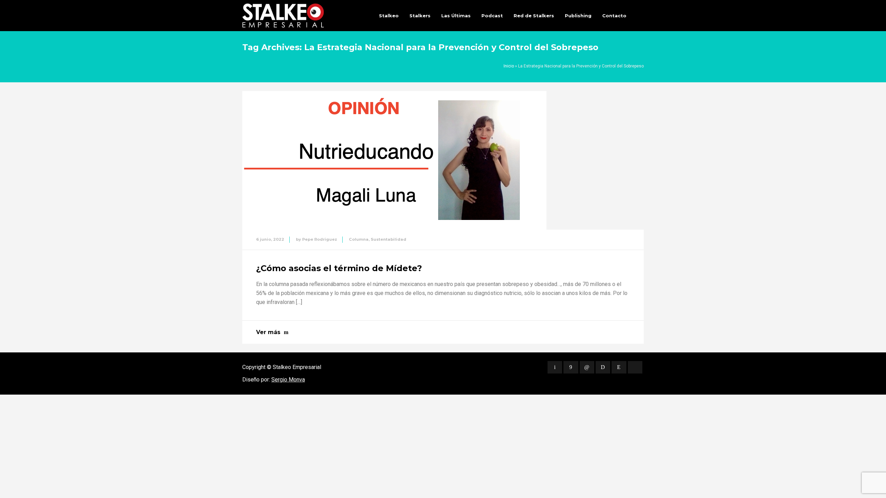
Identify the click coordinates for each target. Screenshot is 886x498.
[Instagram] (619, 367)
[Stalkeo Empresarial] (283, 15)
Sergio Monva (288, 379)
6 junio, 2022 (270, 239)
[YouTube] (635, 367)
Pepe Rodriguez (319, 239)
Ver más (268, 332)
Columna (359, 239)
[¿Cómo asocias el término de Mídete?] (394, 160)
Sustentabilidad (388, 239)
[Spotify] (603, 367)
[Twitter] (555, 367)
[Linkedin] (587, 367)
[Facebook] (570, 367)
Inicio (509, 66)
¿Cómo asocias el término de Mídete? (339, 268)
